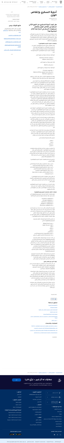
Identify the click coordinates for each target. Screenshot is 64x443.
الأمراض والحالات (51, 6)
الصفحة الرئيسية (59, 6)
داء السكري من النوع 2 (43, 6)
